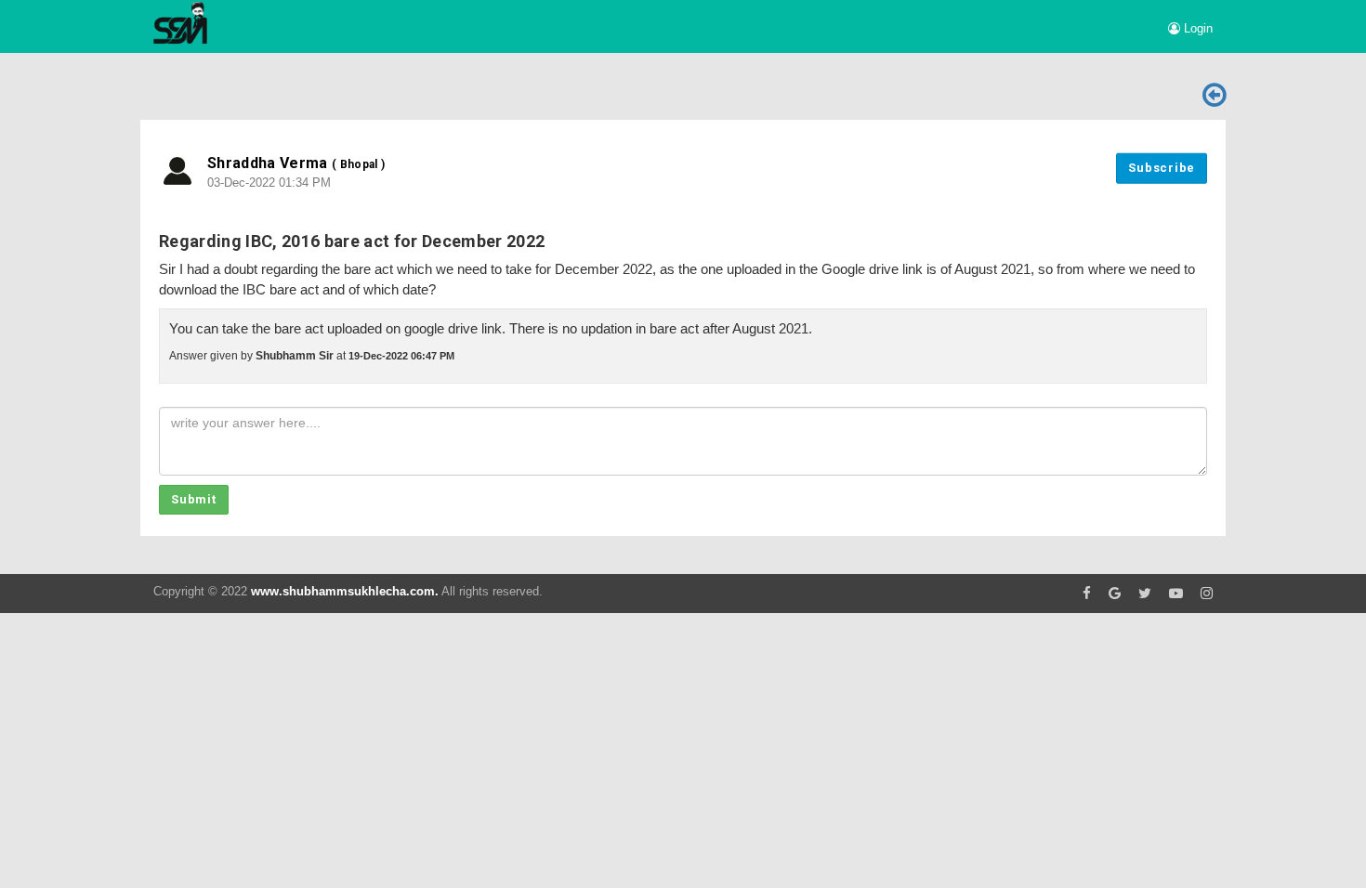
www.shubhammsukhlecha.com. (345, 591)
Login (1196, 28)
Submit (194, 499)
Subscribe (1161, 168)
